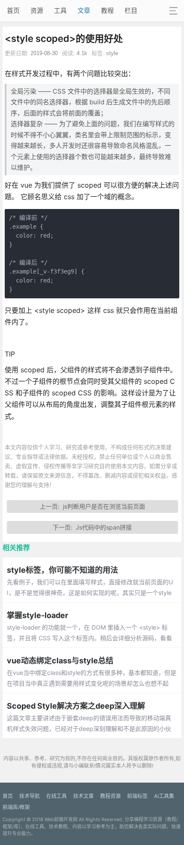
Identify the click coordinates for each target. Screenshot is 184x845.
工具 (60, 10)
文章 (83, 10)
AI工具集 (164, 796)
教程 (107, 10)
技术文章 (83, 796)
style (112, 53)
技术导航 (29, 796)
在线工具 (56, 796)
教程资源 (110, 796)
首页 (13, 10)
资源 (36, 10)
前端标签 (137, 796)
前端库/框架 (16, 807)
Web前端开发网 (61, 819)
